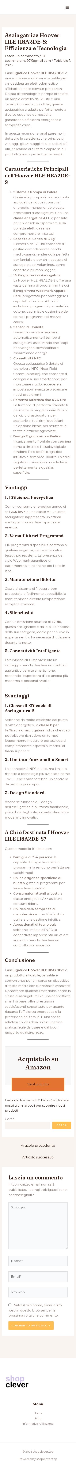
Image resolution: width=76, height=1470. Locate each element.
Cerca (9, 1119)
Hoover (34, 970)
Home (38, 1413)
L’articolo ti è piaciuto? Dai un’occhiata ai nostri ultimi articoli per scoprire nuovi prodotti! (37, 1105)
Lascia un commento (22, 56)
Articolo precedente (38, 1146)
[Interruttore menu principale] (67, 7)
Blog (38, 1418)
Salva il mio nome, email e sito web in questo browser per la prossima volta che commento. (35, 1310)
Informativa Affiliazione (38, 1423)
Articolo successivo (38, 1157)
